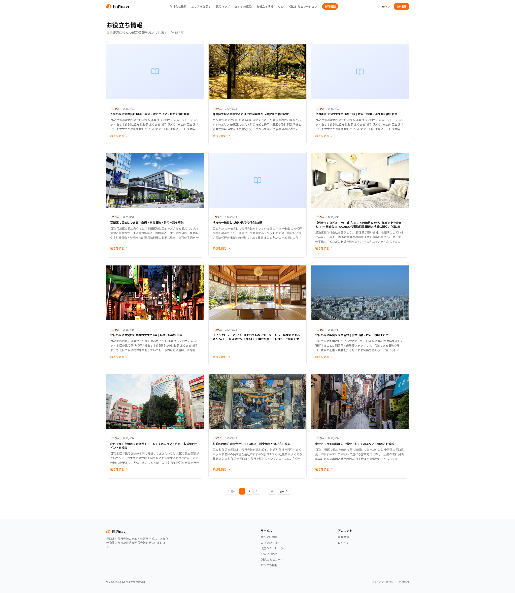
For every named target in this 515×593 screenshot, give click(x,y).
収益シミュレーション (303, 6)
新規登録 (343, 537)
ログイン (385, 6)
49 (272, 491)
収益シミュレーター (273, 548)
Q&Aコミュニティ (272, 559)
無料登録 (401, 6)
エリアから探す (201, 6)
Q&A (281, 6)
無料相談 (330, 6)
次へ (282, 491)
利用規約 (404, 581)
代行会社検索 (178, 6)
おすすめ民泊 (243, 6)
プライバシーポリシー (384, 581)
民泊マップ (223, 6)
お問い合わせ (269, 554)
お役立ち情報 (264, 6)
